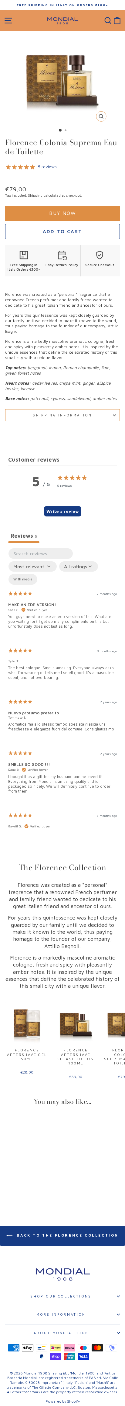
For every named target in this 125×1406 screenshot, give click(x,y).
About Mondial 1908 (61, 1333)
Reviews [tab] (24, 535)
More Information (61, 1314)
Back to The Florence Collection (67, 1235)
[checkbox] (22, 579)
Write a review (62, 511)
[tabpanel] (62, 693)
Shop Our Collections (60, 1296)
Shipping (35, 195)
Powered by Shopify (63, 1401)
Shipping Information (62, 415)
